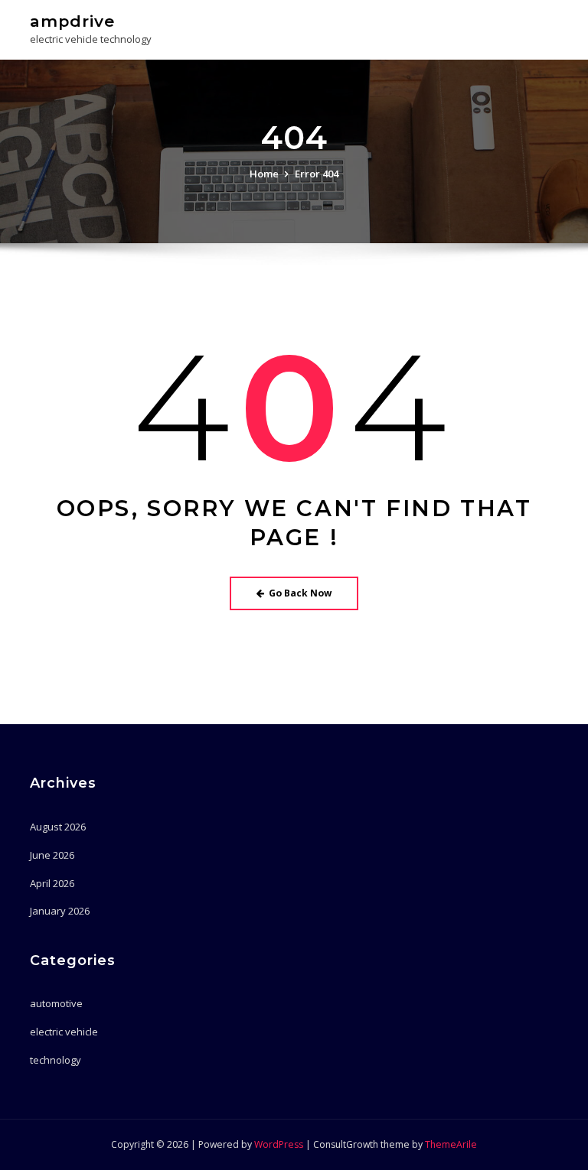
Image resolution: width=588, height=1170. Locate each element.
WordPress (278, 1144)
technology (55, 1060)
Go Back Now (300, 593)
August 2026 (58, 827)
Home (264, 173)
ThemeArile (451, 1144)
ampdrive (72, 21)
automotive (56, 1003)
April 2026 (52, 883)
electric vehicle (64, 1031)
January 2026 (60, 911)
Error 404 (316, 173)
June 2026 (52, 855)
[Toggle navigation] (537, 28)
